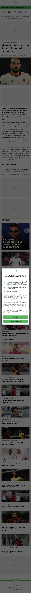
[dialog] (15, 296)
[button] (15, 291)
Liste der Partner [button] (23, 302)
